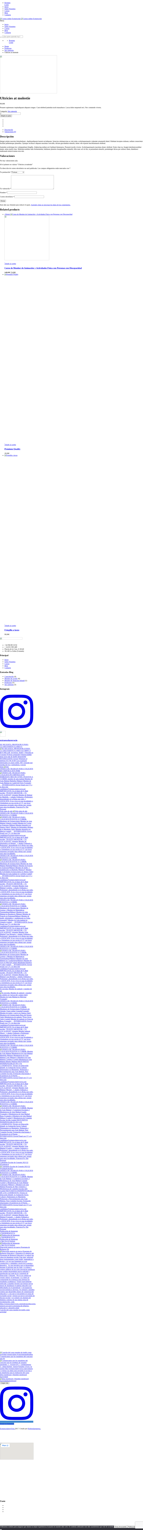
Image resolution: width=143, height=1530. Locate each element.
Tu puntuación (6, 172)
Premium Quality (12, 449)
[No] (1, 1529)
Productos (8, 48)
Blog (6, 13)
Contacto (7, 15)
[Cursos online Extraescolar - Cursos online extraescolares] (10, 19)
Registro (7, 3)
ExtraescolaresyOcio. (7, 1429)
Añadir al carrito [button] (10, 264)
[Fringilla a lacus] (4, 624)
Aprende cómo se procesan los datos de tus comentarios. (50, 205)
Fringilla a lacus (11, 630)
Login (6, 5)
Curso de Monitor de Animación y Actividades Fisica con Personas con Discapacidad (43, 268)
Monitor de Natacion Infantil (14, 681)
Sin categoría (9, 50)
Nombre (3, 192)
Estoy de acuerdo (120, 1527)
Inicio (6, 7)
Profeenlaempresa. (34, 1429)
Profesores (8, 683)
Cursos (6, 11)
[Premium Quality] (4, 443)
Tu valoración (5, 189)
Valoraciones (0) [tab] (10, 132)
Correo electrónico (7, 197)
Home (6, 46)
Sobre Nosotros (9, 9)
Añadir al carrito (6, 116)
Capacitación (9, 677)
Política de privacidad (135, 1527)
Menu (2, 21)
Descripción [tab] (8, 130)
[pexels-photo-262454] (28, 93)
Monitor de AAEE (11, 679)
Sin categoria (9, 685)
